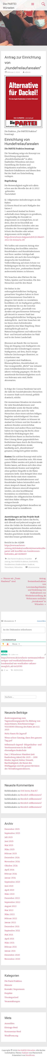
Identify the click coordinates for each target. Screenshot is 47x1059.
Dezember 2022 (12, 898)
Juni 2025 (9, 841)
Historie (8, 985)
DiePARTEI (33, 562)
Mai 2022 (9, 910)
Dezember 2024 (12, 857)
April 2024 (9, 869)
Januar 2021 (10, 951)
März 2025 (9, 849)
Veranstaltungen (12, 1001)
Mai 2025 (9, 845)
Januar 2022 (10, 922)
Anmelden (41, 621)
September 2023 (12, 882)
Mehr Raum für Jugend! (16, 733)
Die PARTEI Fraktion (19, 562)
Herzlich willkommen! (30, 795)
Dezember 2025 (12, 829)
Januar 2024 (10, 878)
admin (27, 72)
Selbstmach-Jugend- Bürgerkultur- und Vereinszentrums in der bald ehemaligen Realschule (23, 747)
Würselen (18, 567)
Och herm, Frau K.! (28, 791)
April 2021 (9, 938)
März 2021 (9, 943)
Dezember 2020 (12, 955)
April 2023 (9, 890)
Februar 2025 (11, 853)
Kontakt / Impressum (14, 989)
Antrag (7, 562)
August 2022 (11, 906)
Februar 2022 (11, 918)
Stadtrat (30, 564)
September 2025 (12, 833)
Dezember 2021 (12, 926)
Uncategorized (11, 997)
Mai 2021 (9, 934)
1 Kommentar (33, 567)
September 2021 (12, 930)
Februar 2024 (11, 874)
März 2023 (9, 894)
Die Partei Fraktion (16, 559)
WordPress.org (11, 1035)
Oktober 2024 (11, 865)
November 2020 (12, 959)
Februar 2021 (11, 947)
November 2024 (12, 861)
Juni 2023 (9, 886)
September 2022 (12, 902)
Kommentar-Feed (13, 1031)
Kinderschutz (21, 564)
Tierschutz (9, 567)
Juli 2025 (9, 837)
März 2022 (10, 914)
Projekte (28, 559)
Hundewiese (10, 564)
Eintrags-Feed (11, 1027)
